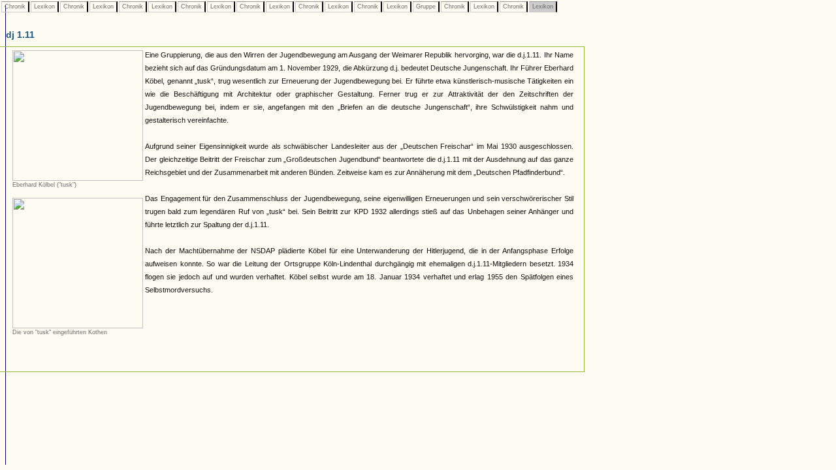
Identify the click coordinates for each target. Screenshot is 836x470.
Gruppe (426, 6)
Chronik (15, 6)
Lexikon (44, 6)
